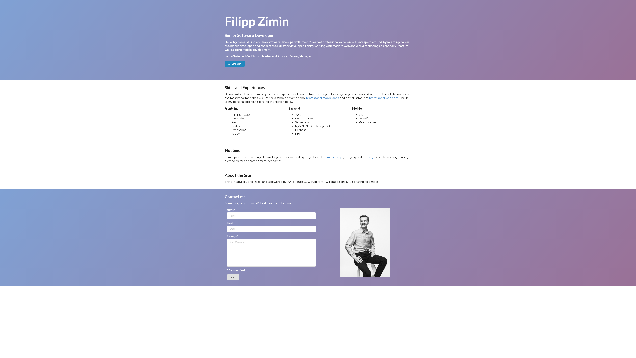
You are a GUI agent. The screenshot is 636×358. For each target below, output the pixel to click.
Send (233, 277)
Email (230, 223)
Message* (232, 236)
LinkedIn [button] (236, 63)
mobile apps (335, 157)
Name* (231, 210)
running (368, 157)
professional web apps (383, 98)
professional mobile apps (322, 98)
